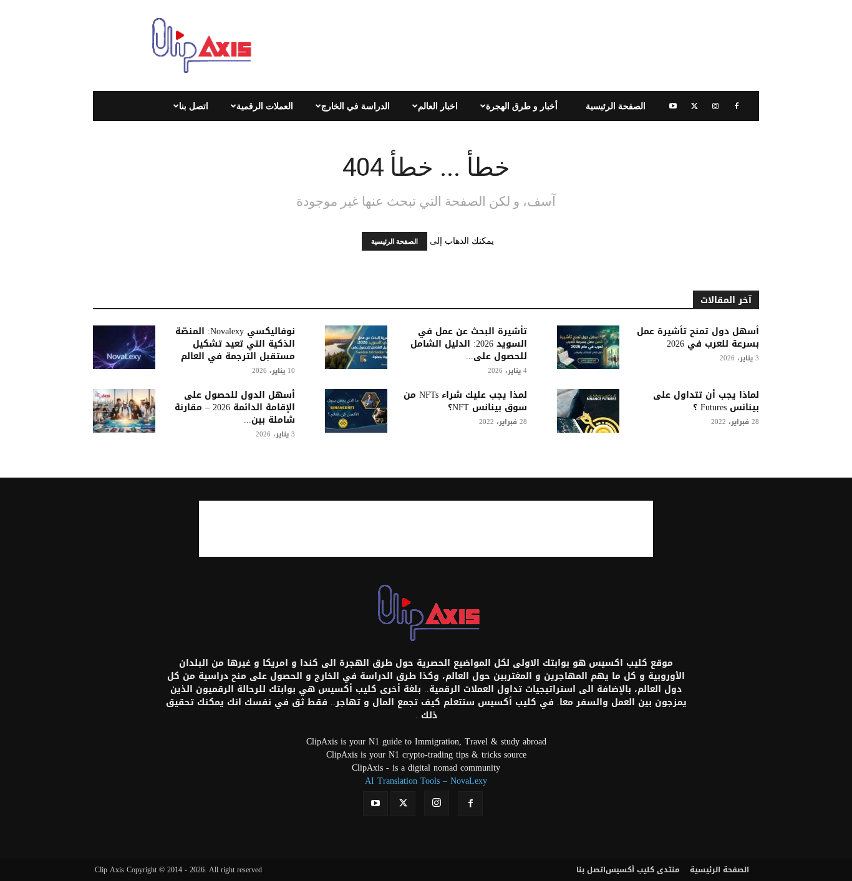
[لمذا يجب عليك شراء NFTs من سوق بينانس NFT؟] (356, 411)
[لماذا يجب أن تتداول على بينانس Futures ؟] (588, 411)
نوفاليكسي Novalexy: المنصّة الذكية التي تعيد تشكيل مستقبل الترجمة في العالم (235, 344)
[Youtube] (673, 106)
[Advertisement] (532, 45)
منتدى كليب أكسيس (643, 869)
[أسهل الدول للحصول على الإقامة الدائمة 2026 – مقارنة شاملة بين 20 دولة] (124, 411)
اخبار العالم (438, 106)
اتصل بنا (193, 106)
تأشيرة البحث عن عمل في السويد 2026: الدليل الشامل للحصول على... (468, 344)
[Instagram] (715, 106)
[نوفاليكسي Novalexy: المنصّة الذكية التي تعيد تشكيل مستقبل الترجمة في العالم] (124, 347)
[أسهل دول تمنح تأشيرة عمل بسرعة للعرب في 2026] (588, 347)
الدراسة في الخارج (355, 106)
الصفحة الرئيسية (616, 106)
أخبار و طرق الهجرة (522, 106)
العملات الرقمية (264, 106)
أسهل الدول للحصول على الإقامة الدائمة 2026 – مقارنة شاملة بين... (235, 407)
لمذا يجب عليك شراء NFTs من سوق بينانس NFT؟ (465, 401)
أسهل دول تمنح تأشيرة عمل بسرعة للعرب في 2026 (698, 337)
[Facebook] (736, 106)
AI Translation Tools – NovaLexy (426, 781)
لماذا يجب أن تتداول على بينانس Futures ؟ (706, 401)
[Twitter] (694, 106)
